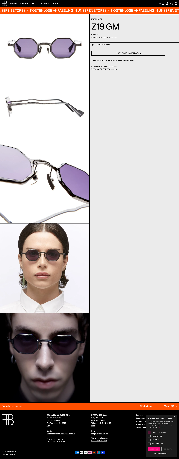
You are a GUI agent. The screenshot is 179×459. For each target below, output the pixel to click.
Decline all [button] (168, 449)
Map (48, 426)
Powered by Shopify (8, 454)
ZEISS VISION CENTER (100, 69)
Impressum (140, 418)
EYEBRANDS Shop (99, 66)
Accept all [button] (154, 449)
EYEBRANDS (11, 451)
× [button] (174, 417)
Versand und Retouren (145, 427)
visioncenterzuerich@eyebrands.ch (61, 434)
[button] (171, 3)
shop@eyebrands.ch (99, 434)
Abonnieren (169, 406)
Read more (162, 428)
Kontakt (139, 415)
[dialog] (161, 436)
